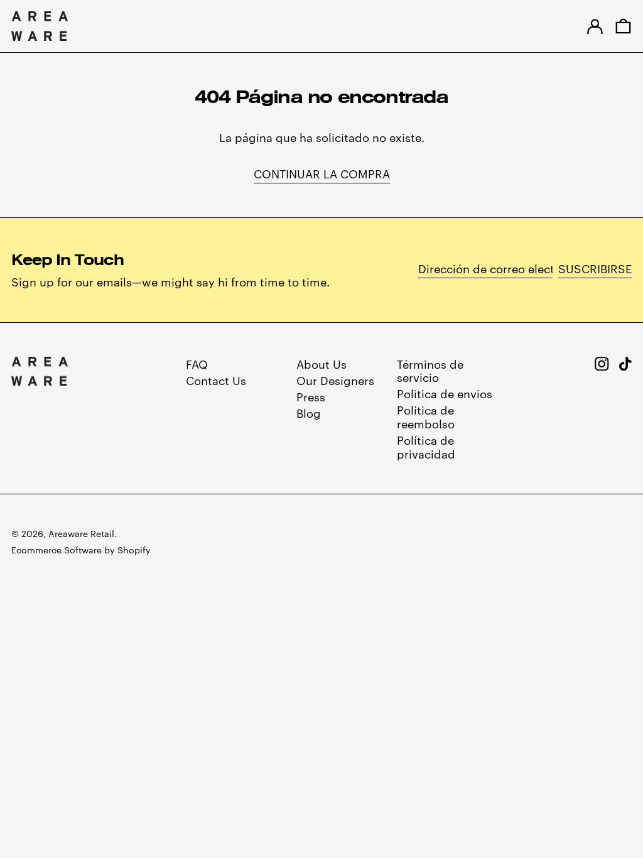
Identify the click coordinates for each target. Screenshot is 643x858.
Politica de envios (444, 393)
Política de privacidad (426, 446)
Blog (308, 412)
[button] (623, 26)
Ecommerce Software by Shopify (81, 549)
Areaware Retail (81, 533)
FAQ (197, 363)
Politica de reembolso (426, 416)
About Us (321, 363)
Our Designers (335, 380)
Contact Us (216, 380)
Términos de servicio (430, 370)
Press (310, 396)
